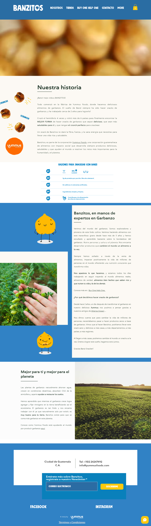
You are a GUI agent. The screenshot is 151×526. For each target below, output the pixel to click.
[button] (135, 7)
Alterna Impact (97, 311)
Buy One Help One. (97, 291)
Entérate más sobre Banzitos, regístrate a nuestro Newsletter (65, 478)
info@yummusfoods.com (94, 465)
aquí (43, 429)
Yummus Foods (79, 143)
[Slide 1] (18, 322)
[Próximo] (54, 294)
